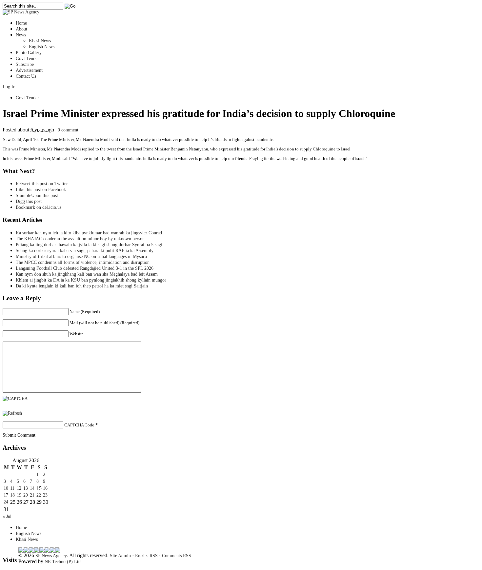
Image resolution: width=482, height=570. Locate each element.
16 (45, 488)
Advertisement (29, 70)
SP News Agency (51, 555)
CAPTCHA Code (79, 425)
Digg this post (29, 201)
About (21, 29)
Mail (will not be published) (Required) (104, 322)
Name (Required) (85, 311)
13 (25, 488)
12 (19, 488)
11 (12, 488)
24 (6, 502)
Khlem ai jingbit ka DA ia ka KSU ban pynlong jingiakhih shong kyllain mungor (91, 280)
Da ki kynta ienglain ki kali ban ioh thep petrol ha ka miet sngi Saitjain (82, 286)
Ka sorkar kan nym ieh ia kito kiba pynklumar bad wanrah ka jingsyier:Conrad (89, 232)
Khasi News (40, 40)
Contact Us (26, 76)
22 (38, 495)
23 (45, 495)
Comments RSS (176, 555)
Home (21, 23)
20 (25, 495)
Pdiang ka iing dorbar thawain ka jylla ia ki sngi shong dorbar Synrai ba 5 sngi (89, 244)
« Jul (7, 516)
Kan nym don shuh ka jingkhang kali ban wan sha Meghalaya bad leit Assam (87, 274)
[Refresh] (12, 413)
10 (6, 488)
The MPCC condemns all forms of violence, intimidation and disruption (83, 262)
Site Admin (120, 555)
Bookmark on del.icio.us (38, 207)
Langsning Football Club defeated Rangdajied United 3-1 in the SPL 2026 (86, 268)
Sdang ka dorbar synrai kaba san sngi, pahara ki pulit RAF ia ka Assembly (84, 250)
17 (6, 495)
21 (32, 495)
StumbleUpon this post (37, 195)
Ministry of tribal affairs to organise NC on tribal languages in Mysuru (81, 256)
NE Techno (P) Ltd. (63, 561)
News (21, 34)
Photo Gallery (29, 52)
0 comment (68, 130)
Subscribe (25, 64)
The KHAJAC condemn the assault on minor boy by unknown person (80, 238)
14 (32, 488)
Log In (9, 86)
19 (19, 495)
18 (12, 495)
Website (77, 333)
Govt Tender (27, 58)
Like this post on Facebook (41, 189)
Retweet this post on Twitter (42, 183)
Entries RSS (146, 555)
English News (41, 46)
